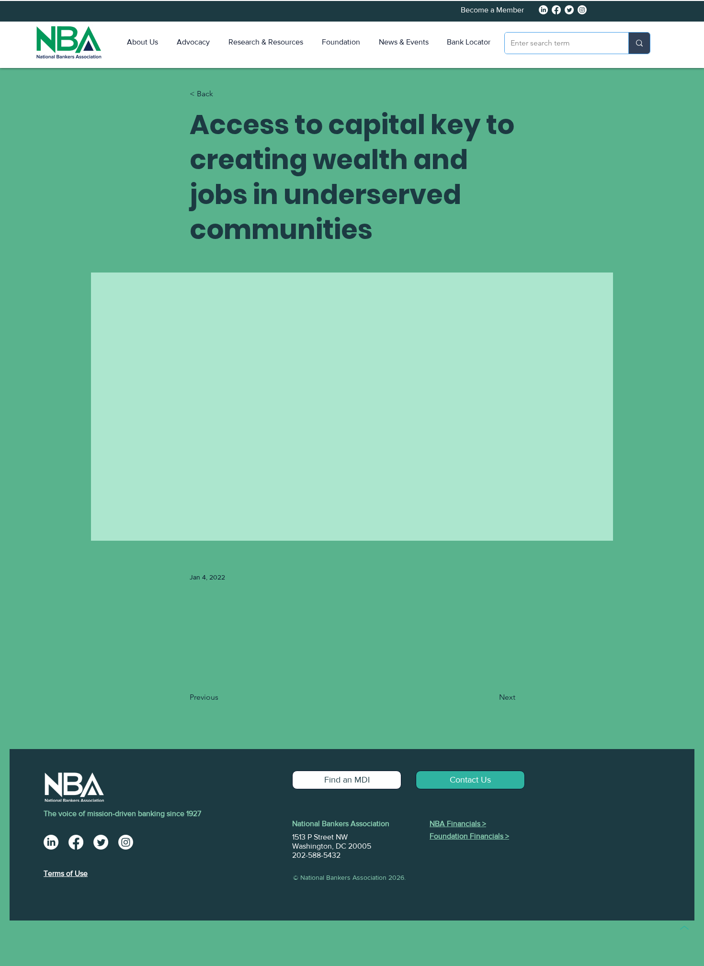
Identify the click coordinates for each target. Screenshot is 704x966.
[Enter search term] (639, 43)
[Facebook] (556, 9)
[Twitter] (569, 9)
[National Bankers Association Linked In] (543, 9)
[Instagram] (582, 9)
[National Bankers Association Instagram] (125, 842)
